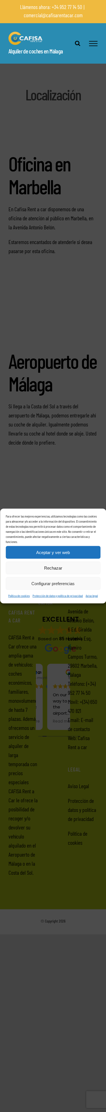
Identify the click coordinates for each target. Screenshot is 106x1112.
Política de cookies (19, 596)
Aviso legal (92, 596)
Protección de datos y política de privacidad (58, 596)
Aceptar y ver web (53, 552)
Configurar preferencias (53, 583)
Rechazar (53, 567)
